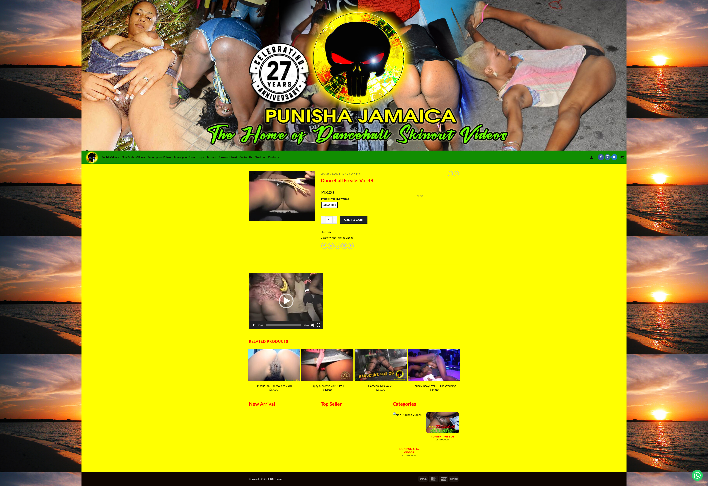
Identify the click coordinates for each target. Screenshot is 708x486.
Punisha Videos (110, 157)
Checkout (260, 157)
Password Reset (228, 157)
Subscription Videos (159, 157)
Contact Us (246, 157)
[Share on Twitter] (331, 246)
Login (201, 157)
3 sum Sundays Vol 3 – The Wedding (434, 385)
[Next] (459, 371)
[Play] (254, 325)
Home (325, 174)
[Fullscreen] (319, 325)
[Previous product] (456, 173)
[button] (591, 157)
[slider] (283, 325)
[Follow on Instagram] (608, 157)
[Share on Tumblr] (351, 246)
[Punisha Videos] (92, 157)
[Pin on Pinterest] (344, 246)
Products (273, 157)
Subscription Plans (184, 157)
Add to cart (354, 219)
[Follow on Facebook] (601, 157)
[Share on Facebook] (324, 246)
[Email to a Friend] (337, 246)
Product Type (328, 199)
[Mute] (313, 325)
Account (211, 157)
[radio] (329, 205)
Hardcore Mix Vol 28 (380, 385)
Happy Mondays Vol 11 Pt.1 (327, 385)
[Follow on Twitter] (614, 157)
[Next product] (450, 173)
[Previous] (249, 371)
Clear (420, 196)
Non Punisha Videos (133, 157)
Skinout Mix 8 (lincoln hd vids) (274, 385)
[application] (286, 301)
